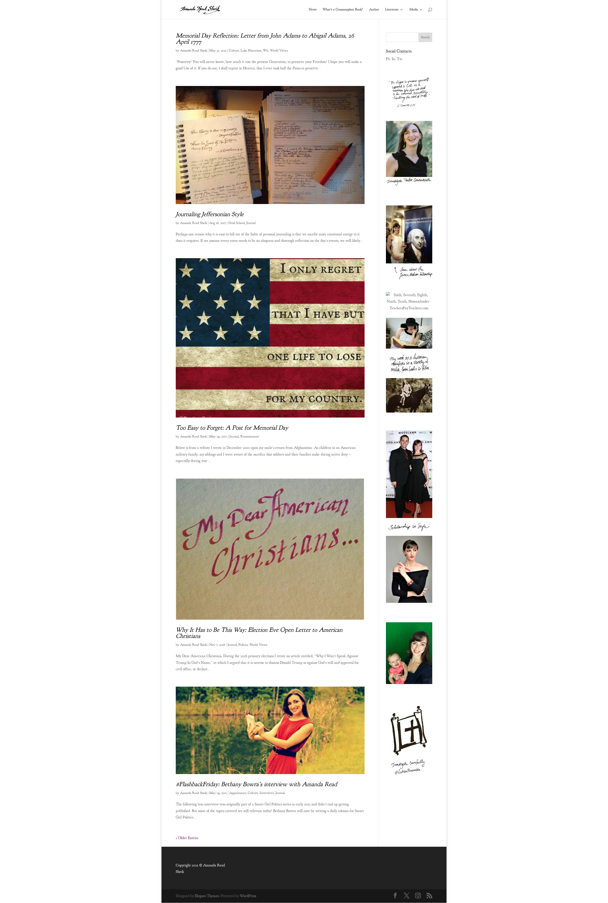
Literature (392, 9)
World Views (279, 50)
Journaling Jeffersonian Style (210, 214)
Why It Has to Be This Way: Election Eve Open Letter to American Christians (259, 633)
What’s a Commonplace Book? (343, 9)
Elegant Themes (207, 895)
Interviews (267, 793)
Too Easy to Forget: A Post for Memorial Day (232, 428)
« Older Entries (187, 838)
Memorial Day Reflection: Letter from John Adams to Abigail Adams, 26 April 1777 (265, 39)
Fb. (388, 59)
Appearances (237, 793)
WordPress (248, 895)
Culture (234, 50)
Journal (251, 223)
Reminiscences (249, 436)
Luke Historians (251, 50)
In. (394, 59)
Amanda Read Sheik (193, 50)
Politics (243, 645)
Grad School (236, 223)
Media (413, 9)
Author (374, 9)
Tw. (400, 59)
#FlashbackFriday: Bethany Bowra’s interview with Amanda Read (256, 784)
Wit (265, 50)
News (313, 9)
